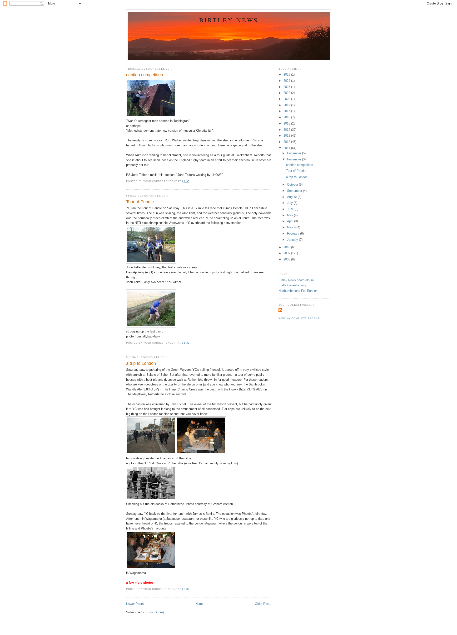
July (290, 203)
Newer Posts (135, 604)
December (294, 153)
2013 (287, 135)
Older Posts (263, 604)
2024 (287, 80)
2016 (287, 117)
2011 (287, 148)
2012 (287, 142)
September (295, 190)
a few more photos (140, 582)
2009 (287, 253)
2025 (287, 74)
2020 (287, 99)
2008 (287, 259)
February (293, 233)
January (293, 239)
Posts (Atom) (154, 612)
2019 (287, 105)
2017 (287, 111)
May (290, 215)
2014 (287, 129)
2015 (287, 123)
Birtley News (228, 20)
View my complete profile (299, 318)
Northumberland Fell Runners (298, 291)
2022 (287, 93)
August (292, 197)
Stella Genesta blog (292, 285)
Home (199, 604)
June (291, 209)
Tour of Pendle (140, 201)
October (293, 184)
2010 (287, 247)
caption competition (144, 74)
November (294, 159)
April (290, 221)
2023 (287, 87)
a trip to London (141, 363)
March (292, 227)
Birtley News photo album (296, 280)
